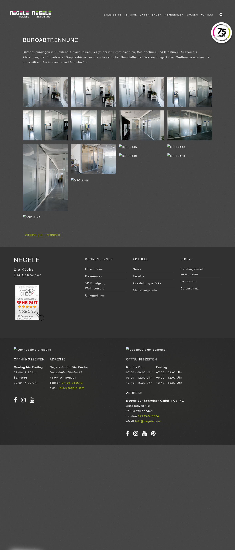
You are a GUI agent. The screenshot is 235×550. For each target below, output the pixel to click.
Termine (130, 14)
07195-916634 (148, 416)
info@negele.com (71, 388)
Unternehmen (151, 14)
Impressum (188, 281)
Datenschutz (189, 288)
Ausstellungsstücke (147, 283)
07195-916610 (72, 383)
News (137, 269)
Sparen (192, 14)
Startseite (112, 14)
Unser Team (94, 269)
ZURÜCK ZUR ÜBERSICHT (43, 235)
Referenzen (174, 14)
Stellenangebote (145, 290)
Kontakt (207, 14)
